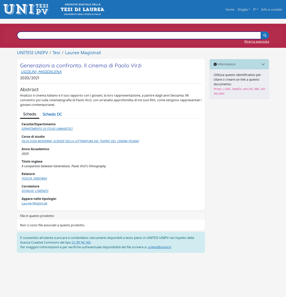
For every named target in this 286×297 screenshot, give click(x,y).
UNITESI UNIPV (32, 53)
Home (229, 9)
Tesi (56, 53)
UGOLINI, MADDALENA (41, 71)
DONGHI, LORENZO (35, 191)
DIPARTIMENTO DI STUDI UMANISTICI (47, 129)
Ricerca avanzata (256, 41)
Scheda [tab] (29, 113)
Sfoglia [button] (243, 9)
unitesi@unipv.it (159, 247)
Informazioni (226, 64)
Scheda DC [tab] (52, 114)
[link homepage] (27, 9)
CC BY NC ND (81, 242)
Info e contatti (271, 9)
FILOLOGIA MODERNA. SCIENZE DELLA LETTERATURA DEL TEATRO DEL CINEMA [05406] (80, 141)
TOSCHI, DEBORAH (34, 178)
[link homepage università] (82, 9)
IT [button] (254, 9)
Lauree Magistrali (83, 53)
